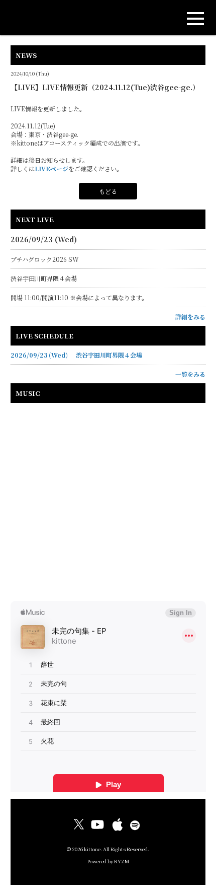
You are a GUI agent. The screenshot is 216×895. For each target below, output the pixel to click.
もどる (108, 191)
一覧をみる (190, 374)
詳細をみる (190, 316)
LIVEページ (51, 168)
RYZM (121, 861)
